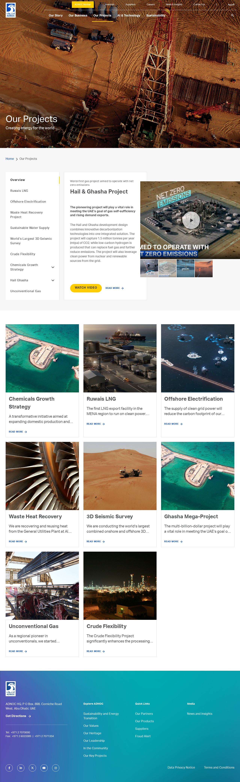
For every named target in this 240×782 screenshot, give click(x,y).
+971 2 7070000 (20, 732)
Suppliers (130, 5)
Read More (113, 264)
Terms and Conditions (219, 767)
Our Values (90, 726)
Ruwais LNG (19, 191)
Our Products (144, 721)
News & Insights (174, 5)
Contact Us (199, 5)
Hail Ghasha (19, 280)
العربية (231, 5)
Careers (151, 5)
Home (10, 159)
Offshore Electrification (28, 202)
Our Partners (144, 714)
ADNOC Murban (83, 5)
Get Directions (16, 716)
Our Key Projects (94, 756)
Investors (109, 5)
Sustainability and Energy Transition (101, 716)
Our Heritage (92, 733)
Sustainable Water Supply (30, 228)
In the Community (95, 748)
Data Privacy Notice (181, 767)
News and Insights (199, 714)
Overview (17, 180)
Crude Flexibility (22, 254)
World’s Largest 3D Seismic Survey (31, 241)
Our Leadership (94, 741)
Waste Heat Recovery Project (26, 215)
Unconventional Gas (25, 291)
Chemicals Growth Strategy (24, 267)
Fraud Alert (143, 736)
